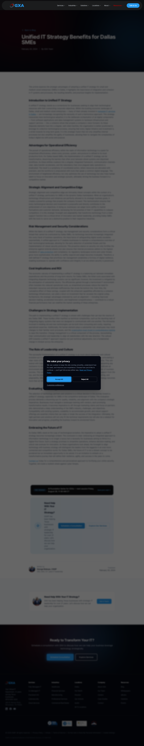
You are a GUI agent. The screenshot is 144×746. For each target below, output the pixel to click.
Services (60, 5)
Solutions (84, 5)
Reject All (84, 379)
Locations (95, 5)
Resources (118, 5)
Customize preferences (55, 385)
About (106, 5)
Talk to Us (133, 5)
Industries (72, 5)
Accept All (59, 379)
